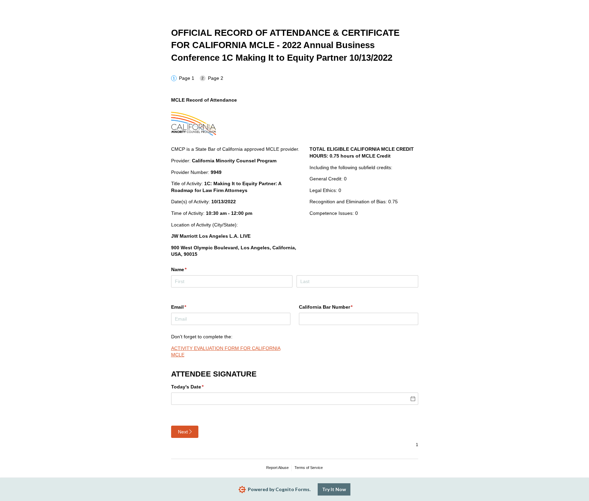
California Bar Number (336, 307)
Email (189, 307)
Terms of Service (308, 468)
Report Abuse (277, 468)
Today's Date (197, 386)
